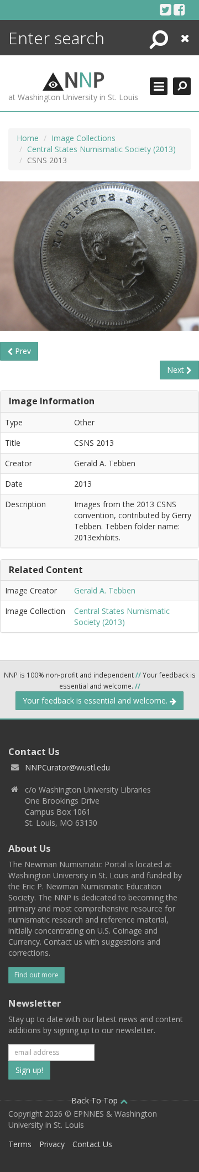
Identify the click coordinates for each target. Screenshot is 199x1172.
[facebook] (179, 9)
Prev (22, 351)
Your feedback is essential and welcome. (96, 700)
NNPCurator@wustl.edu (67, 767)
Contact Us (92, 1144)
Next (176, 369)
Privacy (52, 1144)
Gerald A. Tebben (104, 590)
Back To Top (95, 1100)
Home (28, 138)
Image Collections (83, 138)
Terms (20, 1144)
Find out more (36, 975)
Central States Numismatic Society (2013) (101, 149)
